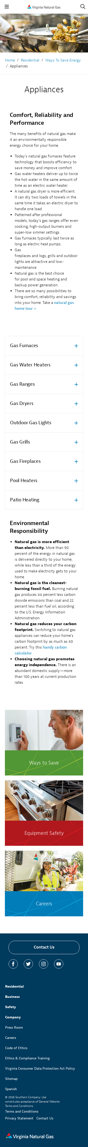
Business (12, 997)
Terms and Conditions (21, 1111)
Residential (14, 986)
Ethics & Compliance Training (27, 1058)
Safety (10, 1007)
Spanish (11, 1089)
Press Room (14, 1027)
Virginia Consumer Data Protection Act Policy (40, 1068)
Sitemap (11, 1079)
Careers (10, 1038)
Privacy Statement (19, 1118)
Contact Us (44, 947)
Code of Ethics (16, 1048)
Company (13, 1017)
